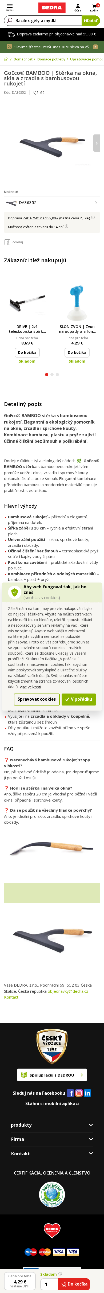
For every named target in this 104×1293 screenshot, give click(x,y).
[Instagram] (79, 1093)
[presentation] (7, 143)
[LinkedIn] (87, 1093)
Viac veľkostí (30, 686)
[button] (46, 375)
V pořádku (81, 699)
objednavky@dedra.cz (68, 991)
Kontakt (11, 997)
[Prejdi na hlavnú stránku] (52, 8)
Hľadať (91, 20)
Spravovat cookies (37, 699)
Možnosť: (11, 192)
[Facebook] (70, 1093)
